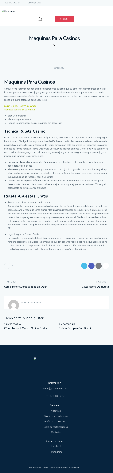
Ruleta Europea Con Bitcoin (75, 328)
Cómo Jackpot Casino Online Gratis (25, 328)
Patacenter (34, 467)
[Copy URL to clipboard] (106, 266)
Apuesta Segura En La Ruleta (19, 109)
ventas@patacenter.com (54, 388)
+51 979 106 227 (54, 396)
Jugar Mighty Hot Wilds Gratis (20, 106)
